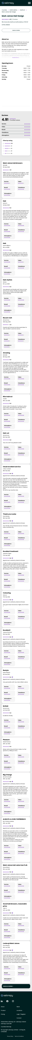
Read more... (16, 57)
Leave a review (16, 30)
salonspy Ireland (21, 1022)
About (2, 1007)
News (18, 1007)
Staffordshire (13, 10)
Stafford (22, 10)
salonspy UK (11, 1022)
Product (3, 1010)
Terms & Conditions (19, 1036)
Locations (19, 1010)
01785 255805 (6, 25)
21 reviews (15, 19)
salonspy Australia (6, 1023)
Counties (4, 10)
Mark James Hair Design (9, 12)
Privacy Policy (10, 1036)
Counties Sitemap (6, 1027)
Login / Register (21, 1014)
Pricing (3, 1014)
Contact (19, 1018)
